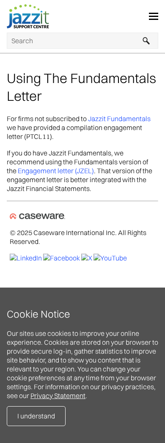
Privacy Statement (57, 395)
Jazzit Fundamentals (119, 118)
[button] (146, 41)
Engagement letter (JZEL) (56, 170)
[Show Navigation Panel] (153, 16)
